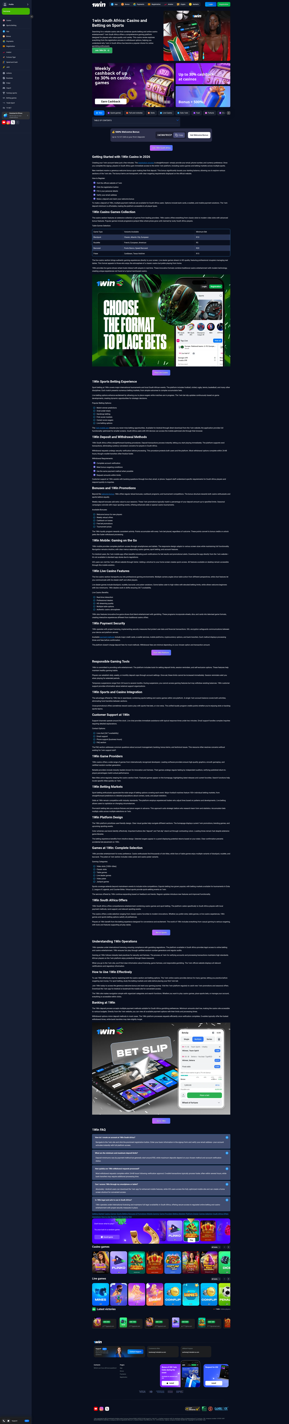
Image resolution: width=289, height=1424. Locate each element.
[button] (165, 102)
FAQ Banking (123, 1217)
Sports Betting (122, 1214)
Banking (114, 1217)
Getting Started (98, 1214)
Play (191, 1240)
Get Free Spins (110, 101)
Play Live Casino (161, 373)
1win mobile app (102, 428)
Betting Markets (179, 1214)
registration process (146, 163)
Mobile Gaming (153, 1214)
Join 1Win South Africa (161, 148)
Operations (96, 1217)
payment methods (107, 637)
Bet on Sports (161, 933)
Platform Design (192, 1214)
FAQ (130, 1217)
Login (211, 4)
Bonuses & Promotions (137, 1214)
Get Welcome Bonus (199, 135)
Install (171, 1383)
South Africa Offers (220, 1214)
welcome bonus (107, 494)
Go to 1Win (161, 1121)
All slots (214, 1247)
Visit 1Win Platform (161, 653)
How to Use (105, 1217)
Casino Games (110, 1214)
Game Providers (166, 1214)
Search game (108, 1237)
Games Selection (206, 1214)
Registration (223, 4)
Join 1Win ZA (100, 50)
